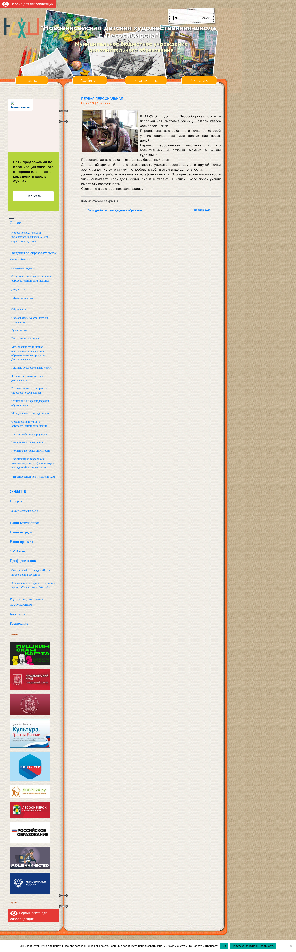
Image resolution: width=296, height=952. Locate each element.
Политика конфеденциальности (30, 450)
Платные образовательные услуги (31, 367)
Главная (32, 80)
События (90, 80)
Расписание (145, 80)
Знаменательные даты (24, 510)
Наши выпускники (24, 523)
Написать (33, 196)
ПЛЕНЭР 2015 (202, 210)
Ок (224, 945)
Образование (19, 309)
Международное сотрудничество (31, 413)
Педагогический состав (25, 338)
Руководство (19, 330)
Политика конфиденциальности (253, 945)
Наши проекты (21, 542)
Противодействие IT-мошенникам (34, 476)
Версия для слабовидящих (31, 4)
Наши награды (21, 532)
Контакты (199, 80)
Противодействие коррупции (29, 434)
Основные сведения (23, 268)
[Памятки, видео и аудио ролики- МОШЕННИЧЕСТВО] (30, 858)
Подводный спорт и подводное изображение (115, 210)
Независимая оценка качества (29, 442)
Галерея (16, 501)
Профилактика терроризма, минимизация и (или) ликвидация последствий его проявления (32, 463)
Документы (18, 289)
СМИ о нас (18, 551)
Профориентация (23, 561)
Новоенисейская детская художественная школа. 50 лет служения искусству (29, 237)
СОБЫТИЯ (18, 491)
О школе (16, 223)
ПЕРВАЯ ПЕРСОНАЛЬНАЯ (102, 98)
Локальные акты (23, 298)
